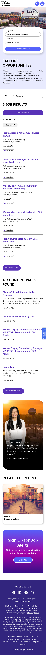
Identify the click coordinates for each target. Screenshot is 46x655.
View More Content (13, 391)
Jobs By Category (29, 599)
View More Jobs (11, 268)
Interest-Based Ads (28, 608)
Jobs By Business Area (23, 601)
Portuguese (35, 642)
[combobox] (23, 42)
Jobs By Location (13, 599)
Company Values (11, 519)
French (5, 642)
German (14, 642)
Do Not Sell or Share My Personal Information (21, 611)
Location (10, 39)
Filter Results (23, 113)
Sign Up (23, 559)
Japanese (24, 642)
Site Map (8, 606)
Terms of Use (19, 606)
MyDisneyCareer (33, 613)
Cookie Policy (13, 608)
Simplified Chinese (13, 639)
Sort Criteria (7, 96)
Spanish (23, 644)
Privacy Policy (32, 606)
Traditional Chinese (29, 639)
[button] (8, 150)
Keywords (10, 31)
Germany (9, 125)
